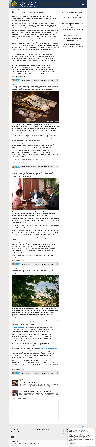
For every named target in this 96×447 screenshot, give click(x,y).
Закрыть (72, 443)
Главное (43, 4)
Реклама (65, 431)
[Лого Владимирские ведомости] (25, 4)
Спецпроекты (66, 4)
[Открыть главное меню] (83, 4)
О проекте (65, 427)
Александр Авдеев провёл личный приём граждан (35, 391)
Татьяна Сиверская (21, 76)
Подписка (65, 433)
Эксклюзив (57, 4)
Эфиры (74, 4)
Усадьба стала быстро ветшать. (21, 364)
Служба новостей (20, 162)
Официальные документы (42, 429)
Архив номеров (39, 427)
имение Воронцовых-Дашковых (47, 348)
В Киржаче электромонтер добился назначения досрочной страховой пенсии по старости (37, 381)
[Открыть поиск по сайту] (80, 4)
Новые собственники (18, 328)
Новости (50, 4)
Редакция (65, 429)
